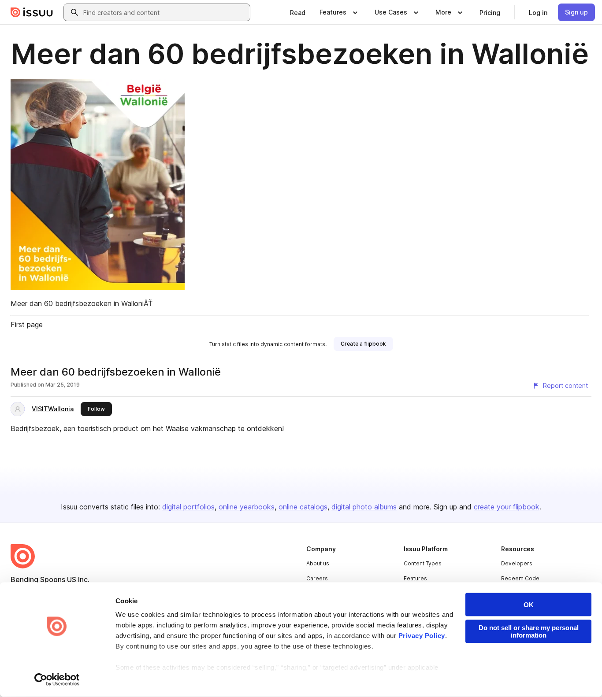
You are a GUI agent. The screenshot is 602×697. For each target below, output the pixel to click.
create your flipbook (506, 506)
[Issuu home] (31, 12)
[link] (297, 12)
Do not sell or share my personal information (529, 631)
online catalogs (303, 506)
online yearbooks (247, 506)
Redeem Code (520, 578)
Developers (516, 563)
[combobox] (164, 12)
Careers (317, 578)
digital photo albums (364, 506)
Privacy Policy (421, 635)
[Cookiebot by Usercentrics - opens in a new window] (57, 679)
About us (317, 563)
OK (529, 604)
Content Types (423, 563)
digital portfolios (188, 506)
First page (27, 324)
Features (415, 578)
